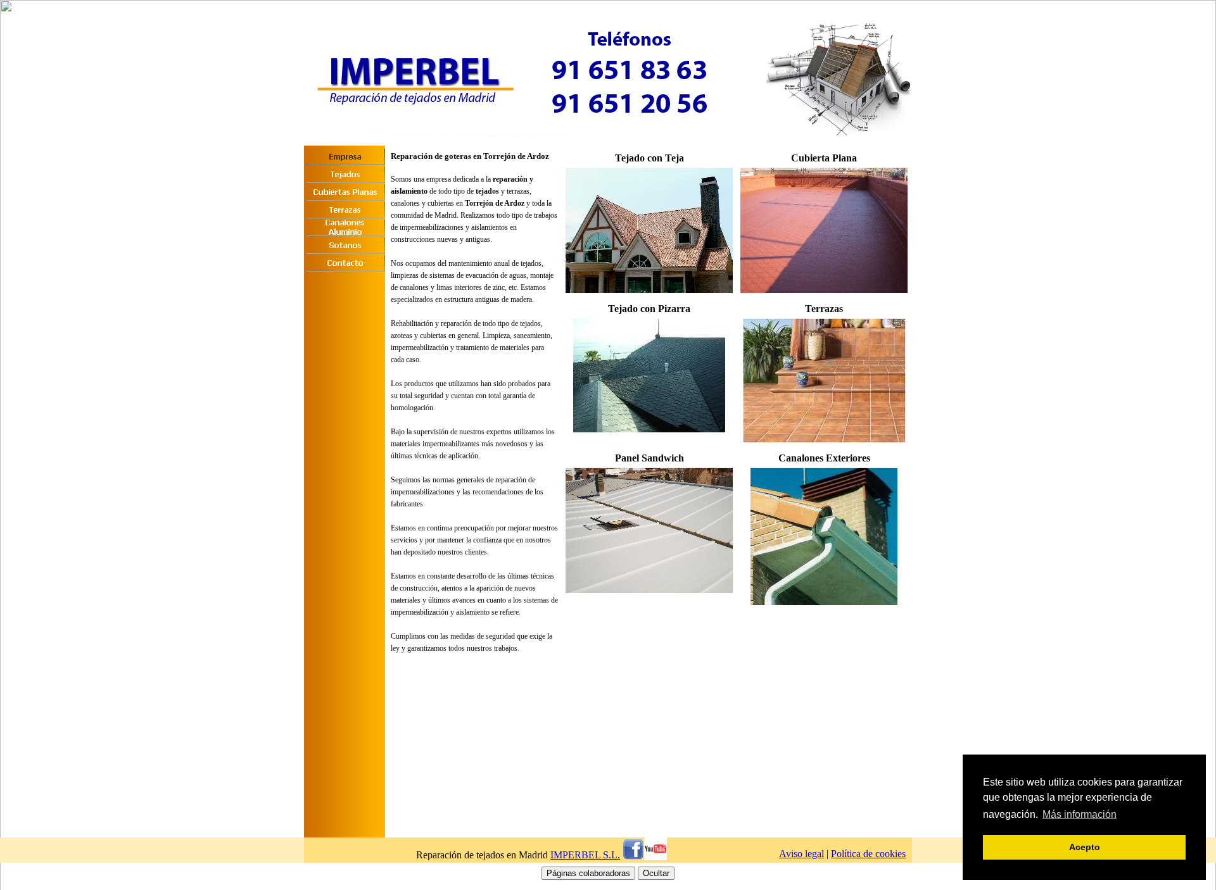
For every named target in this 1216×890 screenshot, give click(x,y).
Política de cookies (868, 853)
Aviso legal (801, 853)
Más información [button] (1079, 814)
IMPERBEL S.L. (585, 854)
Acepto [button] (1084, 847)
